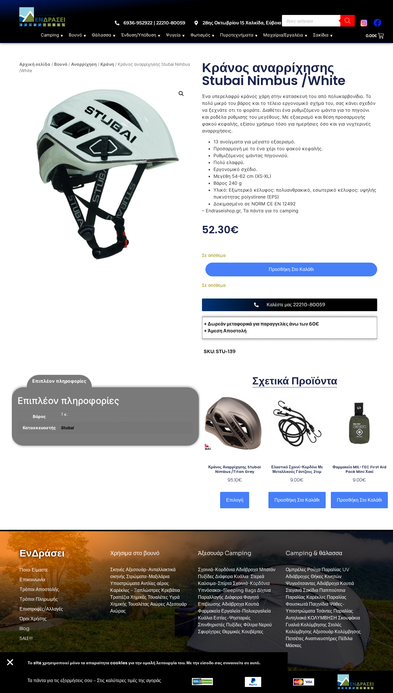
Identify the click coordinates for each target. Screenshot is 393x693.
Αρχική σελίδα (34, 64)
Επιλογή (234, 500)
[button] (181, 93)
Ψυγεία (173, 35)
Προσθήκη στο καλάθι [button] (297, 500)
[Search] (347, 20)
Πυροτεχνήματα (236, 35)
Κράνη (107, 64)
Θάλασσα (101, 35)
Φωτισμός (200, 35)
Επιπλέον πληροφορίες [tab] (59, 381)
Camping (50, 35)
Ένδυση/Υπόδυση (138, 35)
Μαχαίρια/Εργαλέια (283, 35)
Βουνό (75, 35)
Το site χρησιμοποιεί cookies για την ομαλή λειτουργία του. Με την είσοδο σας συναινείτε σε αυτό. (144, 662)
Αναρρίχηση (84, 64)
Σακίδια (321, 35)
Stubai (67, 427)
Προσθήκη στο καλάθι (291, 269)
